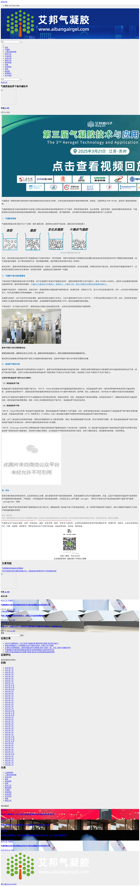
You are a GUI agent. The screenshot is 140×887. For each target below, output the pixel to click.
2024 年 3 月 (9, 730)
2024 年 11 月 (9, 713)
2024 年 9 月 (9, 717)
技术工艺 (8, 54)
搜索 (2, 633)
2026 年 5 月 (9, 674)
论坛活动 (8, 75)
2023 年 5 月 (9, 747)
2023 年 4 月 (9, 749)
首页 (6, 47)
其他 (6, 779)
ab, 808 (6, 108)
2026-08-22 (5, 818)
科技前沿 (8, 67)
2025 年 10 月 (9, 689)
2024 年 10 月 (9, 715)
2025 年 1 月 (9, 709)
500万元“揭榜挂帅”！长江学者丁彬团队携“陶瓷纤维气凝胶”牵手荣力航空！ (32, 643)
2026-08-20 (5, 850)
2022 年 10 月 (9, 754)
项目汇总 (8, 60)
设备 (6, 65)
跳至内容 (4, 2)
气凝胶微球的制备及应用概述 (12, 568)
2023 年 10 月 (9, 741)
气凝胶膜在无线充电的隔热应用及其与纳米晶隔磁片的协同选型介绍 (25, 605)
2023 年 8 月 (9, 743)
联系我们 (8, 73)
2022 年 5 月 (9, 756)
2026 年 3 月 (9, 678)
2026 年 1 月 (9, 683)
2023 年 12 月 (9, 737)
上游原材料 (9, 772)
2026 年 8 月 (9, 668)
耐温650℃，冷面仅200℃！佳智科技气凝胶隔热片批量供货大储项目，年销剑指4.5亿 (31, 626)
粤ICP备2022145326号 (9, 884)
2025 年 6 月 (9, 698)
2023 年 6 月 (9, 745)
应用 (6, 69)
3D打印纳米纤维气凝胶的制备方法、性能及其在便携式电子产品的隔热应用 (29, 571)
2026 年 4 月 (9, 676)
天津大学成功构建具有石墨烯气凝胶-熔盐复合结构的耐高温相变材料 (30, 652)
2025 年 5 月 (9, 700)
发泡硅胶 (8, 781)
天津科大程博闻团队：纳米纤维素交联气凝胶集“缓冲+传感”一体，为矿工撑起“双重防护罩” (38, 648)
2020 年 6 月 (9, 758)
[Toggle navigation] (1, 40)
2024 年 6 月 (9, 724)
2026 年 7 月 (9, 670)
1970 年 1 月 (9, 765)
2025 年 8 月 (9, 694)
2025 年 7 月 (9, 696)
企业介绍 (8, 58)
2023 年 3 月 (9, 752)
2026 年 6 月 (9, 672)
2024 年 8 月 (9, 719)
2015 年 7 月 (9, 762)
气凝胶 (7, 49)
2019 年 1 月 (9, 760)
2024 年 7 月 (9, 722)
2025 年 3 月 (9, 704)
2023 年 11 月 (9, 739)
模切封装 (8, 62)
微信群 (7, 71)
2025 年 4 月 (9, 702)
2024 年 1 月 (9, 734)
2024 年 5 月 (9, 726)
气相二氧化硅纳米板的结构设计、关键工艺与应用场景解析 (22, 616)
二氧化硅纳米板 (10, 52)
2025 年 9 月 (9, 691)
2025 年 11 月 (9, 687)
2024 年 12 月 (9, 711)
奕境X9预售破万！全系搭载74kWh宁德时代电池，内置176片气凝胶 (29, 645)
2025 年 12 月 (9, 685)
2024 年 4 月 (9, 728)
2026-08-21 (5, 829)
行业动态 (8, 56)
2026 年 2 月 (9, 681)
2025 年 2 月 (9, 706)
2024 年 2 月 (9, 732)
